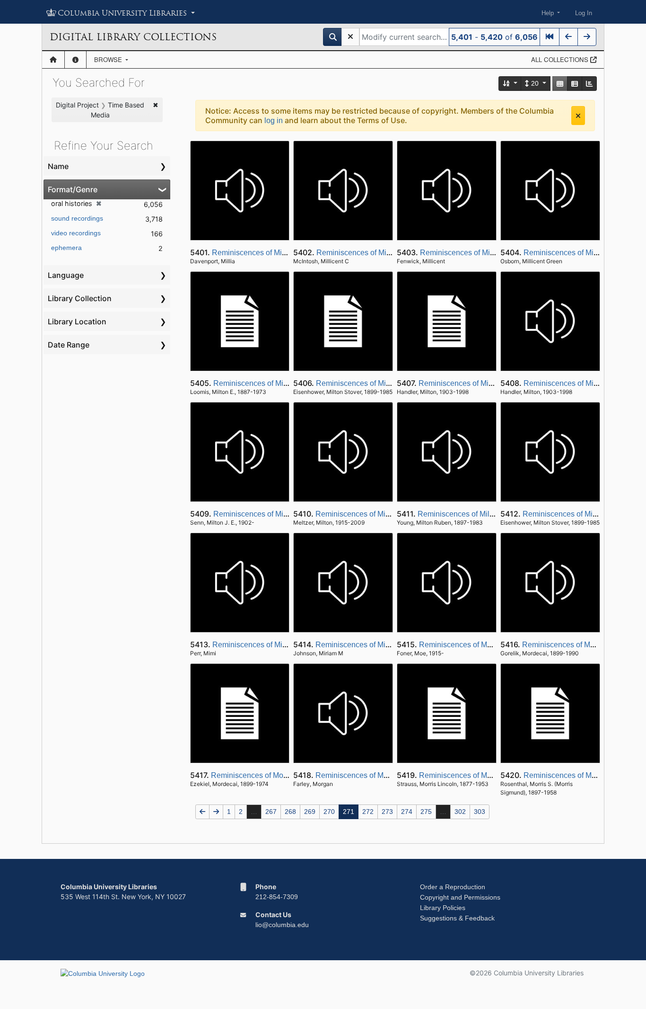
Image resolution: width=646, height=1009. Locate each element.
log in (273, 120)
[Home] (53, 59)
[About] (75, 59)
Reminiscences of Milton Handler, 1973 (484, 383)
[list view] (574, 83)
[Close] (578, 115)
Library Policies (442, 907)
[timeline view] (589, 83)
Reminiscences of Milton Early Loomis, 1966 (287, 383)
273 (387, 811)
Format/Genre (72, 189)
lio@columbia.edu (282, 925)
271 (348, 811)
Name (58, 166)
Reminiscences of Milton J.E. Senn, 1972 (282, 514)
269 (309, 811)
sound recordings (77, 218)
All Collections (560, 59)
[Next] (586, 37)
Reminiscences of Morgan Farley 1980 (380, 775)
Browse (109, 59)
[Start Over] (350, 37)
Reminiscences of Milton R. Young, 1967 (486, 514)
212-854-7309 (276, 897)
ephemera (66, 247)
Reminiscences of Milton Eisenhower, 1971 (388, 383)
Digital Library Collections (133, 37)
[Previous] (568, 37)
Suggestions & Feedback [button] (457, 918)
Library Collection (80, 298)
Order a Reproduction (452, 887)
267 (271, 811)
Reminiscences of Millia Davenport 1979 (280, 253)
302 (460, 811)
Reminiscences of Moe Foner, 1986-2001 (488, 645)
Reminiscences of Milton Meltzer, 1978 (380, 514)
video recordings (76, 233)
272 (368, 811)
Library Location (77, 321)
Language (66, 275)
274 (406, 811)
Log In (583, 13)
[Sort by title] (510, 83)
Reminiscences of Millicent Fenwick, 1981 (490, 253)
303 (479, 811)
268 (290, 811)
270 (329, 811)
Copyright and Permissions (460, 897)
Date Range (68, 344)
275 (426, 811)
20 (535, 83)
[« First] (549, 37)
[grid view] (559, 83)
